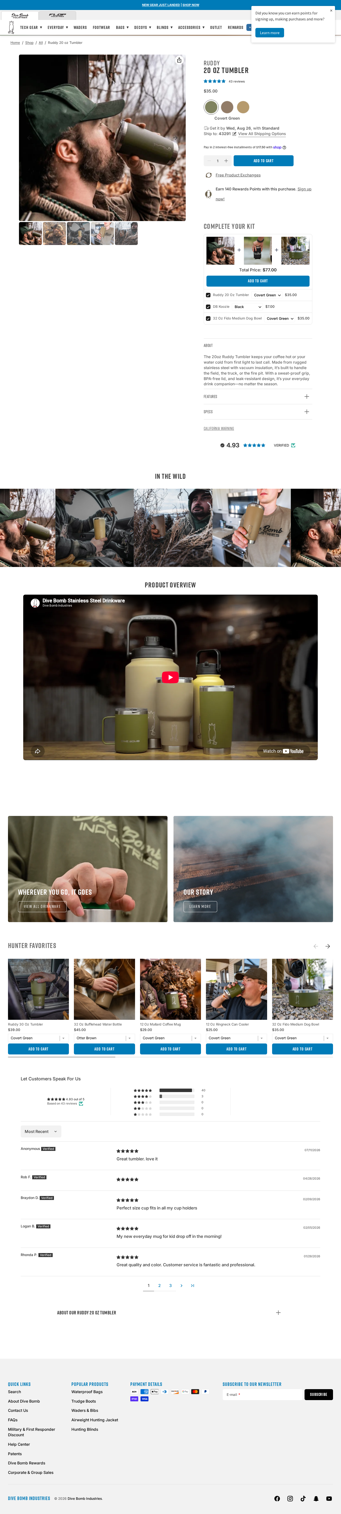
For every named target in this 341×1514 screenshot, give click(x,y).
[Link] (88, 869)
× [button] (331, 10)
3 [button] (170, 1285)
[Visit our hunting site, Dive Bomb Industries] (19, 15)
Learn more (270, 32)
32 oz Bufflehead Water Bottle (98, 1024)
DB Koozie (221, 307)
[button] (215, 81)
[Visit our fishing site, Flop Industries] (57, 15)
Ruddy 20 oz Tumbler (231, 295)
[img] (128, 1150)
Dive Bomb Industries (85, 1499)
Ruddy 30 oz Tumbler (25, 1024)
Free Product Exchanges (238, 175)
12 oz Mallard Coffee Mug (160, 1024)
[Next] (328, 946)
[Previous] (316, 946)
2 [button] (159, 1285)
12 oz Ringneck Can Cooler (227, 1024)
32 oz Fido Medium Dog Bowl (237, 318)
